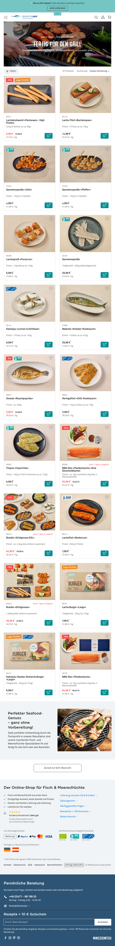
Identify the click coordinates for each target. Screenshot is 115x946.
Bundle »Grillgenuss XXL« (20, 538)
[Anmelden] (103, 17)
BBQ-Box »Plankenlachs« (76, 677)
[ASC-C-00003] (74, 837)
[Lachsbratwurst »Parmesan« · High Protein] (29, 94)
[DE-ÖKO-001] (63, 837)
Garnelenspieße (71, 259)
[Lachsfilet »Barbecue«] (85, 511)
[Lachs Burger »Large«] (85, 581)
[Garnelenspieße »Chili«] (29, 164)
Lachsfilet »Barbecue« (74, 538)
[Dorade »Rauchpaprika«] (29, 372)
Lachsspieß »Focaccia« (19, 259)
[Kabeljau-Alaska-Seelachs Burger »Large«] (29, 651)
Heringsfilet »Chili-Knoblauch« (79, 398)
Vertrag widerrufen (74, 865)
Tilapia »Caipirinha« (17, 468)
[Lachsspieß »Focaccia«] (29, 233)
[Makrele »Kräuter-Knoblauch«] (85, 303)
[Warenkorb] (109, 17)
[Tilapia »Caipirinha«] (29, 442)
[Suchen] (96, 17)
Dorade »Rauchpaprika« (19, 398)
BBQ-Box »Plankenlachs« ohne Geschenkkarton (79, 469)
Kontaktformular (18, 906)
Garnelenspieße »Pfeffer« (76, 190)
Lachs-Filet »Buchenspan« (77, 120)
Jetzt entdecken (57, 8)
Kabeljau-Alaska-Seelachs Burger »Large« (25, 678)
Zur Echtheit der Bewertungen (22, 822)
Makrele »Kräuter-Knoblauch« (79, 329)
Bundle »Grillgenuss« (18, 607)
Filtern (12, 71)
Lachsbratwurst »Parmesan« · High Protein (25, 121)
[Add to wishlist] (51, 79)
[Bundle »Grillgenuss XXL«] (29, 511)
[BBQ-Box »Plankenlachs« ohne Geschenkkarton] (85, 442)
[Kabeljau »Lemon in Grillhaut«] (29, 303)
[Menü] (7, 17)
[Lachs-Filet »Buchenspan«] (85, 94)
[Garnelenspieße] (85, 233)
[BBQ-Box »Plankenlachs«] (85, 651)
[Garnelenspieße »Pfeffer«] (85, 164)
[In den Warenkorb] (49, 136)
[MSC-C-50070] (88, 837)
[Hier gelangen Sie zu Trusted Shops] (5, 813)
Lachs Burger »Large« (74, 607)
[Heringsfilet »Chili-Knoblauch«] (85, 372)
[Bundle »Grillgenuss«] (29, 581)
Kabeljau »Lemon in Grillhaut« (23, 329)
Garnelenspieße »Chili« (19, 190)
